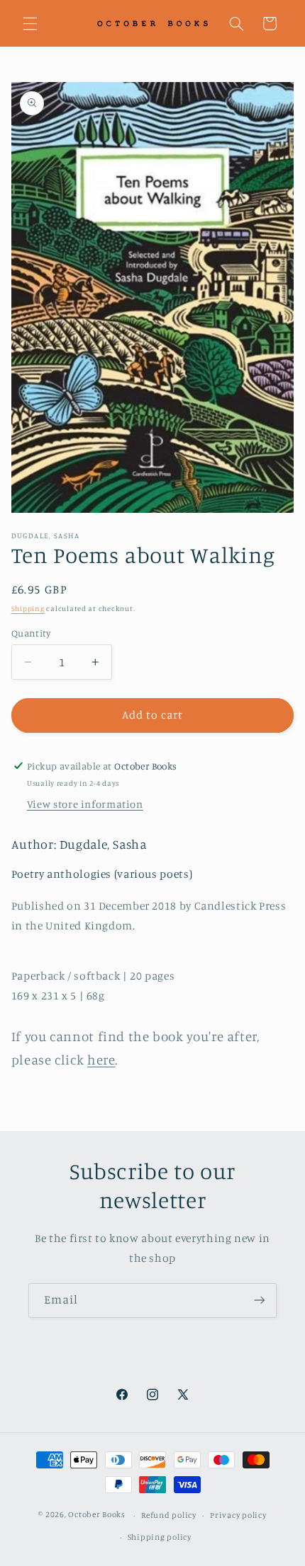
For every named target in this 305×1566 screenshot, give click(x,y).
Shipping (28, 608)
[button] (29, 23)
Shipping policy (160, 1537)
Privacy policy (238, 1515)
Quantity (30, 633)
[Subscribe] (259, 1300)
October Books (97, 1515)
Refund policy (168, 1515)
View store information (85, 804)
